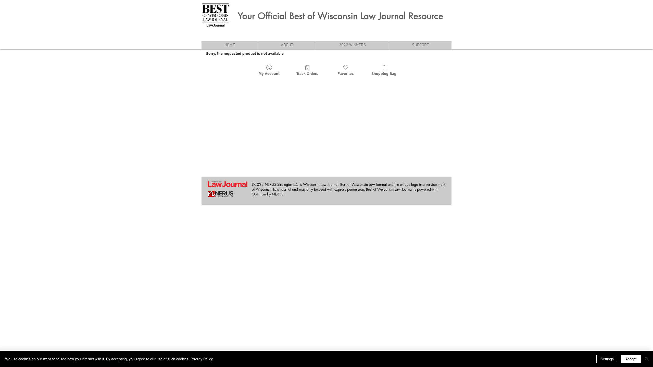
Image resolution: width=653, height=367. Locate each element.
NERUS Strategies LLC (282, 184)
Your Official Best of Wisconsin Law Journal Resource (340, 16)
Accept (630, 358)
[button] (287, 45)
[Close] (647, 359)
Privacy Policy (202, 358)
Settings (607, 358)
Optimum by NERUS (267, 194)
